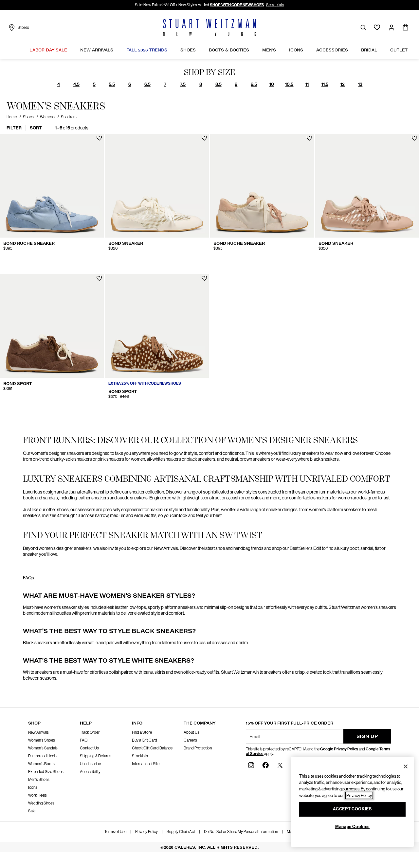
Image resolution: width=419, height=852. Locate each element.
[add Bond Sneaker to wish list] (204, 138)
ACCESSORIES (332, 50)
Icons (32, 787)
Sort (36, 128)
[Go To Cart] (405, 27)
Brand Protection (198, 748)
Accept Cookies (352, 809)
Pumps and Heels (42, 756)
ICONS (296, 50)
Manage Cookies (352, 826)
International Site (145, 764)
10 (271, 84)
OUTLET (399, 50)
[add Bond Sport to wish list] (99, 278)
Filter (14, 128)
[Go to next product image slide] (99, 185)
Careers (190, 740)
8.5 (218, 84)
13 (360, 84)
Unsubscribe (90, 764)
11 (307, 84)
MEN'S (269, 50)
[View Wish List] (377, 27)
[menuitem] (48, 51)
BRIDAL (369, 50)
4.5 (76, 84)
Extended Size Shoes (46, 771)
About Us (191, 732)
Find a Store (142, 732)
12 (342, 84)
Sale (31, 811)
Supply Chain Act (181, 831)
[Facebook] (265, 765)
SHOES (188, 50)
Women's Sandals (43, 748)
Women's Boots (41, 764)
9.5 (254, 84)
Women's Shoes (41, 740)
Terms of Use (115, 831)
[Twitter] (280, 765)
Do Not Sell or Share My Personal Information (241, 831)
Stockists (140, 756)
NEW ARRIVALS (96, 50)
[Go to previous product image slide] (4, 185)
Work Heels (37, 795)
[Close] (405, 766)
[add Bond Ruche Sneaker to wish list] (99, 138)
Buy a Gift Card (144, 740)
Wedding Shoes (41, 803)
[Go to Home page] (209, 27)
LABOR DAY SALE (48, 50)
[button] (70, 50)
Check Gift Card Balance (152, 748)
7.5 (183, 84)
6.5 (147, 84)
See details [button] (275, 5)
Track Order (90, 732)
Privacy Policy (146, 831)
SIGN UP (367, 736)
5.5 (112, 84)
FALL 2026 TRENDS (146, 50)
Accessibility (90, 771)
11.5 (324, 84)
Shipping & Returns (95, 756)
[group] (58, 84)
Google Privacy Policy (339, 749)
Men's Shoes (38, 779)
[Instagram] (251, 765)
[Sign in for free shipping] (391, 27)
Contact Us (89, 748)
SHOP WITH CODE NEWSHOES (237, 5)
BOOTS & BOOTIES (229, 50)
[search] (363, 27)
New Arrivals (38, 732)
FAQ (83, 740)
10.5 (289, 84)
